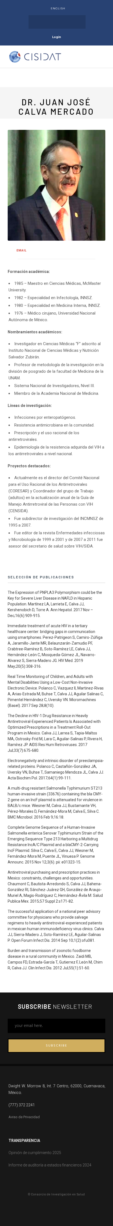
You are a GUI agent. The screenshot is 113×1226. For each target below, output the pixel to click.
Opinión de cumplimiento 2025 (35, 1152)
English (58, 8)
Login (56, 37)
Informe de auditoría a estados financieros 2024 (50, 1165)
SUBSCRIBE (56, 1045)
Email (21, 250)
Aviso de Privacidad (24, 1117)
